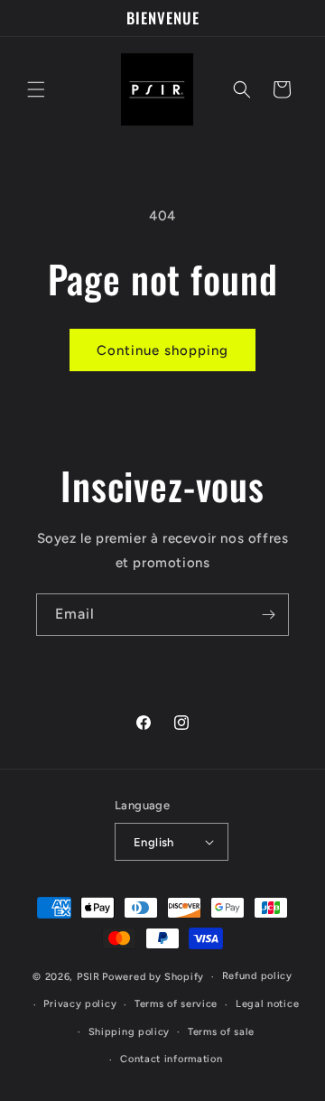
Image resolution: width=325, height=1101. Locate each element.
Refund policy (257, 976)
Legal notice (267, 1004)
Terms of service (176, 1004)
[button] (36, 89)
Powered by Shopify (153, 977)
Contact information (171, 1059)
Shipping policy (129, 1032)
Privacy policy (79, 1004)
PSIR (88, 977)
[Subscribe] (268, 614)
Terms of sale (221, 1032)
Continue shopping (162, 350)
